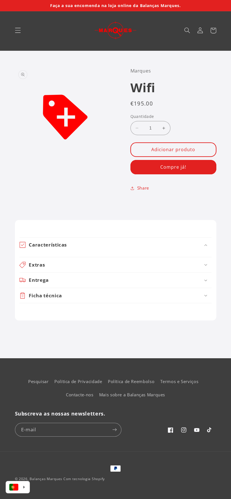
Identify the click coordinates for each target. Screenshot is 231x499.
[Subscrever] (114, 430)
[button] (17, 30)
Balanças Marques (46, 479)
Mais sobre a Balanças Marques (132, 394)
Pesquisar (38, 381)
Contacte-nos (80, 394)
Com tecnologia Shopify (84, 479)
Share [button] (143, 188)
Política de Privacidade (78, 381)
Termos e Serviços (179, 381)
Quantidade (142, 116)
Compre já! (173, 167)
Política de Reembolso (131, 381)
